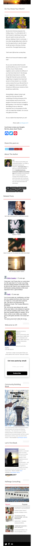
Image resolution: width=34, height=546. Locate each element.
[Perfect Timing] (16, 233)
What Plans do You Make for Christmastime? (17, 253)
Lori (7, 15)
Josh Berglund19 (24, 123)
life (17, 190)
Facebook (11, 149)
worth (21, 190)
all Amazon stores (15, 472)
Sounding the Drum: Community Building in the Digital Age (20, 171)
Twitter (6, 149)
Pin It (21, 149)
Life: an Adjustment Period (16, 271)
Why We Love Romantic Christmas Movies (16, 216)
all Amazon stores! (22, 437)
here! (21, 470)
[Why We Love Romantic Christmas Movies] (16, 214)
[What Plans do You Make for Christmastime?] (16, 251)
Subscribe (17, 373)
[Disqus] (17, 298)
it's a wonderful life (11, 190)
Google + (16, 149)
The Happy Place (22, 166)
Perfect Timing (16, 234)
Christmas (14, 188)
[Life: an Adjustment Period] (16, 269)
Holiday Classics (21, 188)
